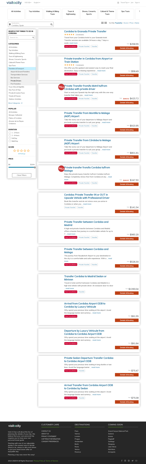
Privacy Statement (48, 436)
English (36, 2)
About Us (45, 434)
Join (132, 2)
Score (126, 23)
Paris (76, 431)
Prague (77, 439)
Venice (77, 449)
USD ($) (27, 2)
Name (137, 23)
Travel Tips (124, 2)
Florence (78, 452)
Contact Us (46, 431)
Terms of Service (52, 461)
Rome (77, 447)
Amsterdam (79, 441)
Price (131, 23)
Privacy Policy (39, 461)
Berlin (77, 444)
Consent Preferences (50, 441)
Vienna (77, 434)
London (77, 436)
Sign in (137, 2)
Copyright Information (50, 439)
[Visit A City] (14, 426)
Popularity (118, 23)
